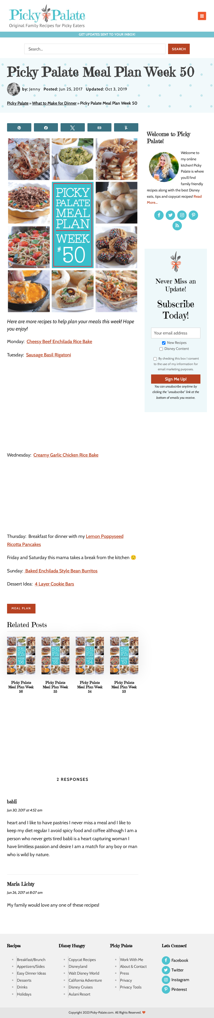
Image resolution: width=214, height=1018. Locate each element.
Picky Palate (17, 103)
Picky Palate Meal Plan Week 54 (90, 687)
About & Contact (133, 966)
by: (25, 89)
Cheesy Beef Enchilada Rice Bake (59, 341)
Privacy (126, 980)
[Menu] (202, 16)
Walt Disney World (84, 973)
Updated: (95, 89)
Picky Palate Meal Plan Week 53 (124, 687)
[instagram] (182, 215)
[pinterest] (193, 215)
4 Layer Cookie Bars (54, 584)
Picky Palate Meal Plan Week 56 (21, 687)
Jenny (34, 89)
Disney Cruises (81, 987)
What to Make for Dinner (54, 103)
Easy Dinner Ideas (31, 973)
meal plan (21, 608)
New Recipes (176, 342)
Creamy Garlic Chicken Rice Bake (65, 455)
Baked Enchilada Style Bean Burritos (61, 571)
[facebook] (159, 215)
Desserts (24, 980)
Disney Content (176, 348)
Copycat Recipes (82, 959)
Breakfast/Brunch (31, 959)
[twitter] (170, 215)
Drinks (22, 987)
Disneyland (78, 966)
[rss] (177, 225)
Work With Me (131, 959)
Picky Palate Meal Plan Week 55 (55, 687)
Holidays (24, 994)
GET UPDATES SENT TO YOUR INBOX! (107, 34)
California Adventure (85, 980)
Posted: (51, 89)
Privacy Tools (130, 987)
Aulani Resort (79, 994)
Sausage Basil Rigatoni (48, 355)
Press (124, 973)
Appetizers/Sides (31, 966)
